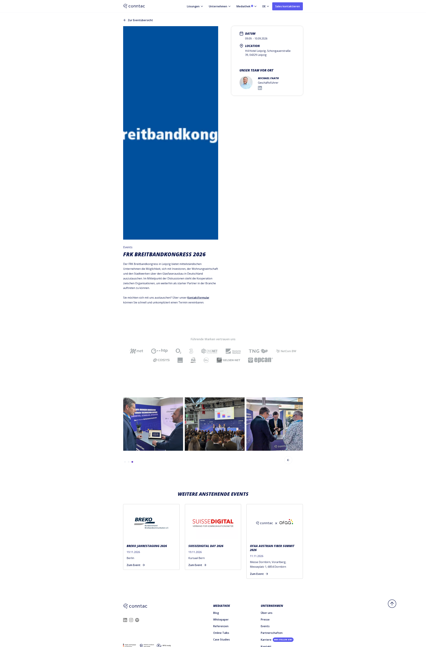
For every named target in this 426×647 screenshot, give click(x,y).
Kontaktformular (198, 297)
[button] (192, 6)
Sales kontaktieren (287, 6)
